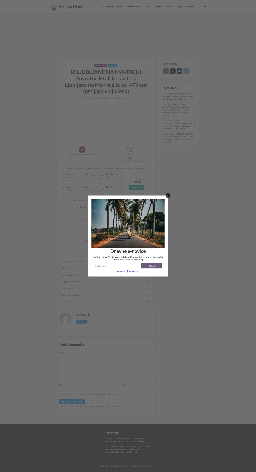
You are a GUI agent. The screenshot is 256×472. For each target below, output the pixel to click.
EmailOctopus (134, 271)
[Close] (168, 195)
